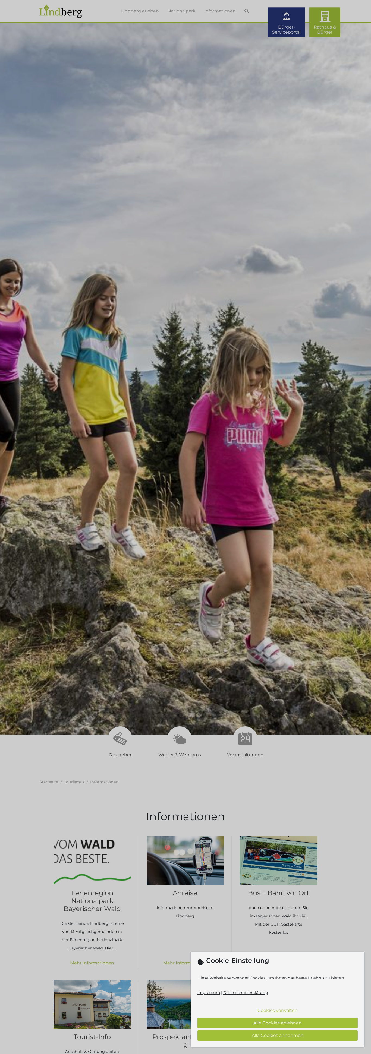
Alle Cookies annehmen (278, 1035)
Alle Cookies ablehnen (277, 1022)
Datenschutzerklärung (245, 992)
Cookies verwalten (277, 1010)
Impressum (208, 992)
